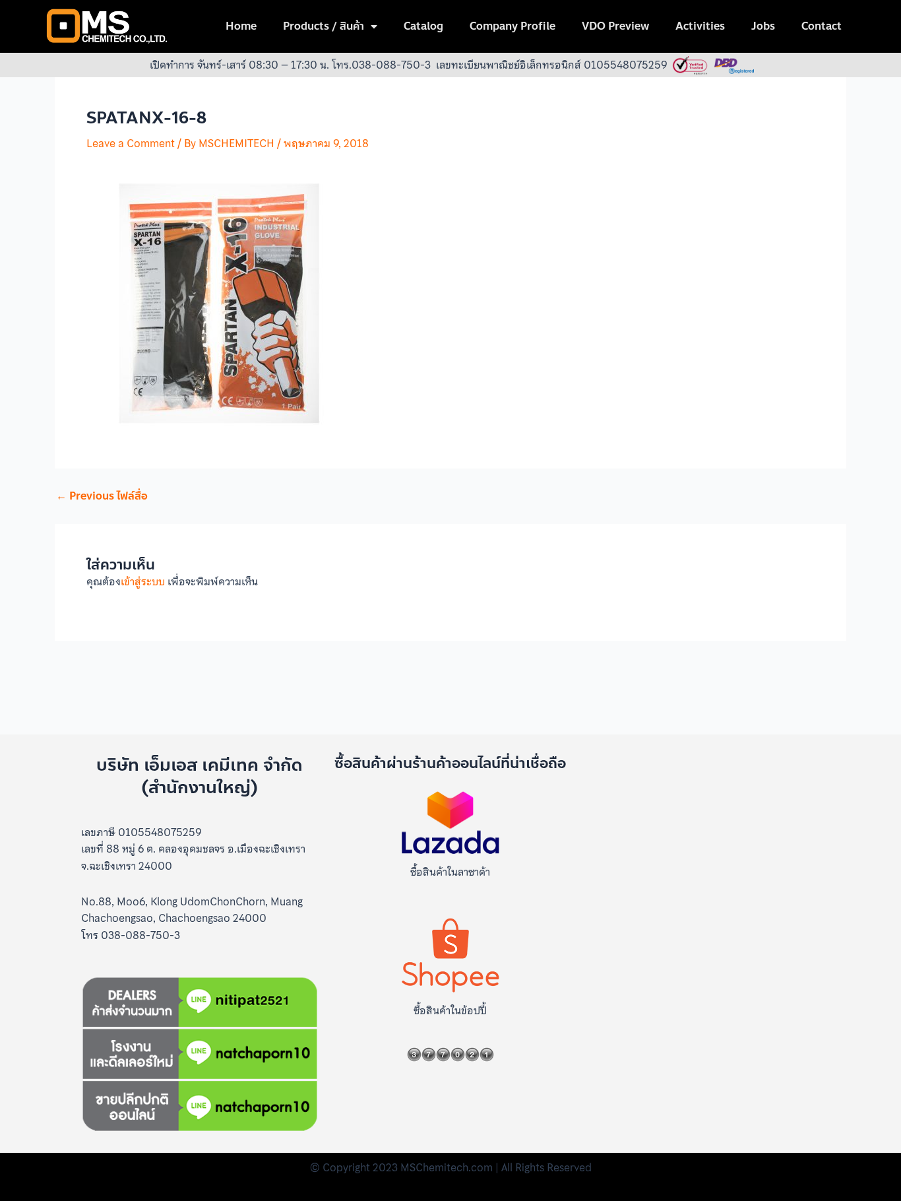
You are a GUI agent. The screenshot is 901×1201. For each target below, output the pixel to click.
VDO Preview (615, 26)
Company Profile (512, 26)
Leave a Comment (130, 143)
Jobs (763, 26)
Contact (821, 26)
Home (241, 26)
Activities (700, 26)
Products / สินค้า (323, 26)
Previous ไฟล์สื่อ (102, 496)
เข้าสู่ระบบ (143, 581)
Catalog (423, 26)
